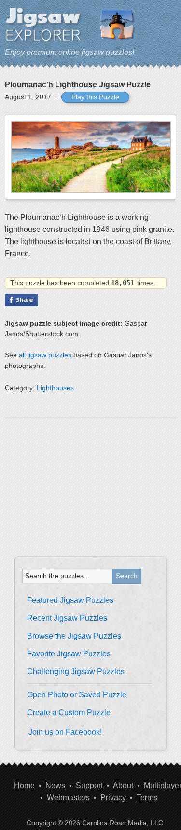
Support (89, 785)
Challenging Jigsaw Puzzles (76, 671)
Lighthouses (55, 388)
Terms (147, 797)
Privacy (113, 797)
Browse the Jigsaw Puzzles (74, 636)
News (55, 785)
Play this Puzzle (95, 97)
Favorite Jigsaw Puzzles (69, 654)
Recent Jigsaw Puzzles (67, 618)
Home (24, 785)
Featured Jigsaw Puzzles (70, 600)
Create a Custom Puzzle (69, 712)
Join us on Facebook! (65, 732)
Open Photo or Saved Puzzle (76, 695)
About (123, 785)
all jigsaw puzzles (45, 355)
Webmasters (68, 797)
